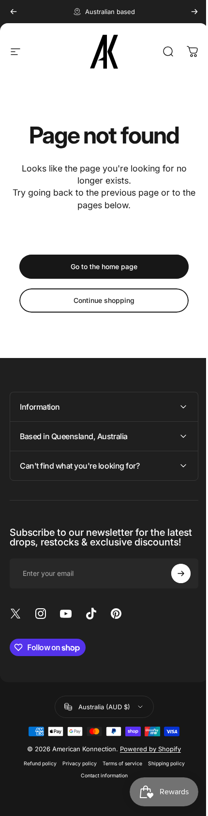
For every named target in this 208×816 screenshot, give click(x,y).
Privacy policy (76, 773)
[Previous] (13, 11)
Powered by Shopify (147, 758)
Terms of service (118, 773)
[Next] (194, 11)
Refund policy (36, 773)
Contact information (100, 785)
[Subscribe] (173, 583)
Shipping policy (162, 773)
